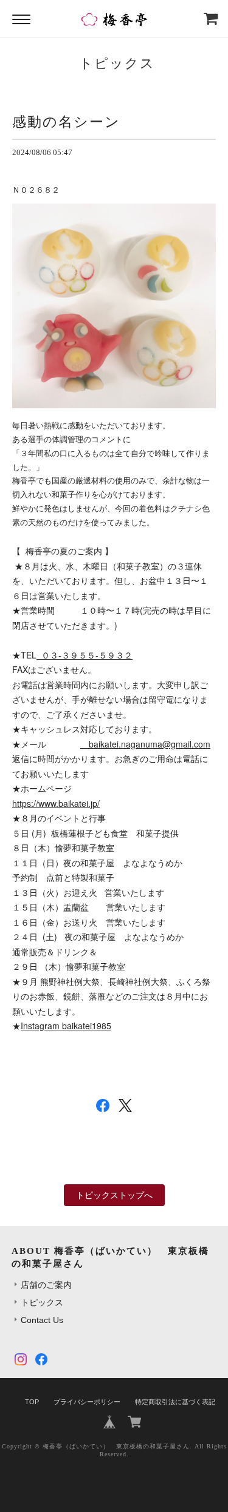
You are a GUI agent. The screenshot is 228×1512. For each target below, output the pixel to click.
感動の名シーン (66, 122)
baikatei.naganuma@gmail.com (149, 744)
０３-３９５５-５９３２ (84, 655)
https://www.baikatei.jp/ (56, 803)
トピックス (42, 1302)
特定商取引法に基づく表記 (175, 1401)
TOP (32, 1401)
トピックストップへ (114, 1195)
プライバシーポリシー (87, 1401)
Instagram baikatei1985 (66, 1026)
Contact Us (42, 1320)
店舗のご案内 (46, 1285)
